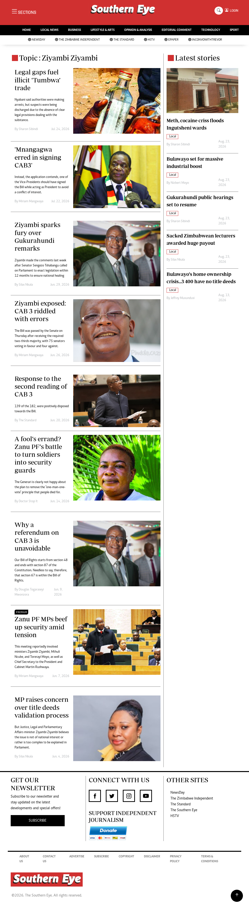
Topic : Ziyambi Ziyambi (58, 57)
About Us (24, 859)
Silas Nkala (26, 285)
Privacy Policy (175, 859)
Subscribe (101, 856)
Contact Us (49, 859)
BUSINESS (74, 30)
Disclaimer (152, 856)
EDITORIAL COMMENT (177, 30)
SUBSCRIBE (37, 821)
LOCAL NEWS (49, 30)
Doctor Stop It (28, 501)
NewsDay (38, 40)
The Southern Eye (183, 810)
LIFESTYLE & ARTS (103, 30)
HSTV (151, 40)
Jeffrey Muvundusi (183, 298)
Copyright (126, 856)
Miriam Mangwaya (31, 201)
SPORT (234, 30)
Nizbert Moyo (180, 183)
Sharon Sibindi (28, 129)
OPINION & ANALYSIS (138, 30)
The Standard (124, 40)
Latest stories (197, 57)
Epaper (173, 40)
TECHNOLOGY (210, 30)
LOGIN (233, 11)
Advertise (76, 856)
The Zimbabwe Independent (79, 40)
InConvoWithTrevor (207, 40)
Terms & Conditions (209, 859)
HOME (26, 30)
